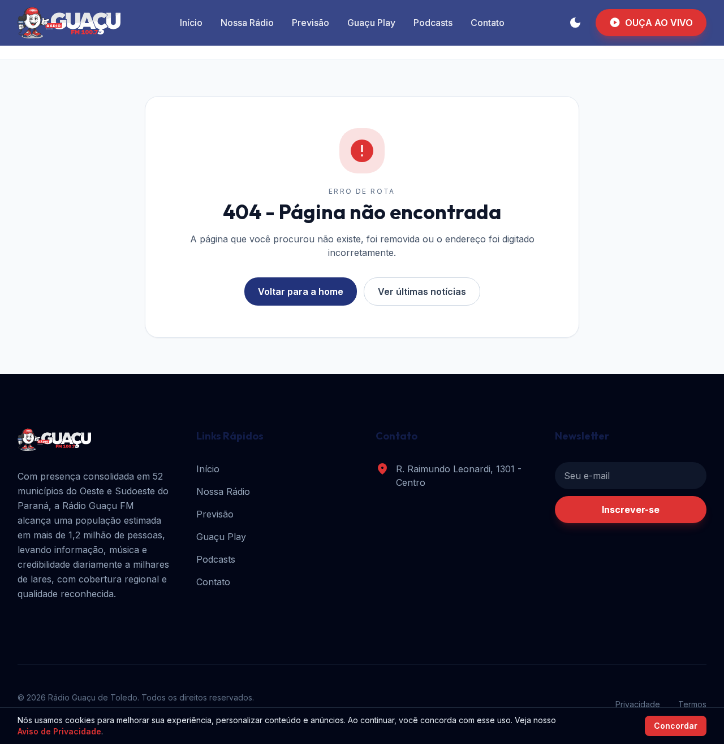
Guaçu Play (371, 22)
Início (191, 22)
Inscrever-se (631, 509)
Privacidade (637, 704)
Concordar (675, 725)
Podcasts (433, 22)
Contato (488, 22)
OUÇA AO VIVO (651, 22)
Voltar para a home (300, 291)
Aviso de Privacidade (59, 731)
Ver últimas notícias (422, 291)
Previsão (310, 22)
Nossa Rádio (247, 22)
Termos (692, 704)
